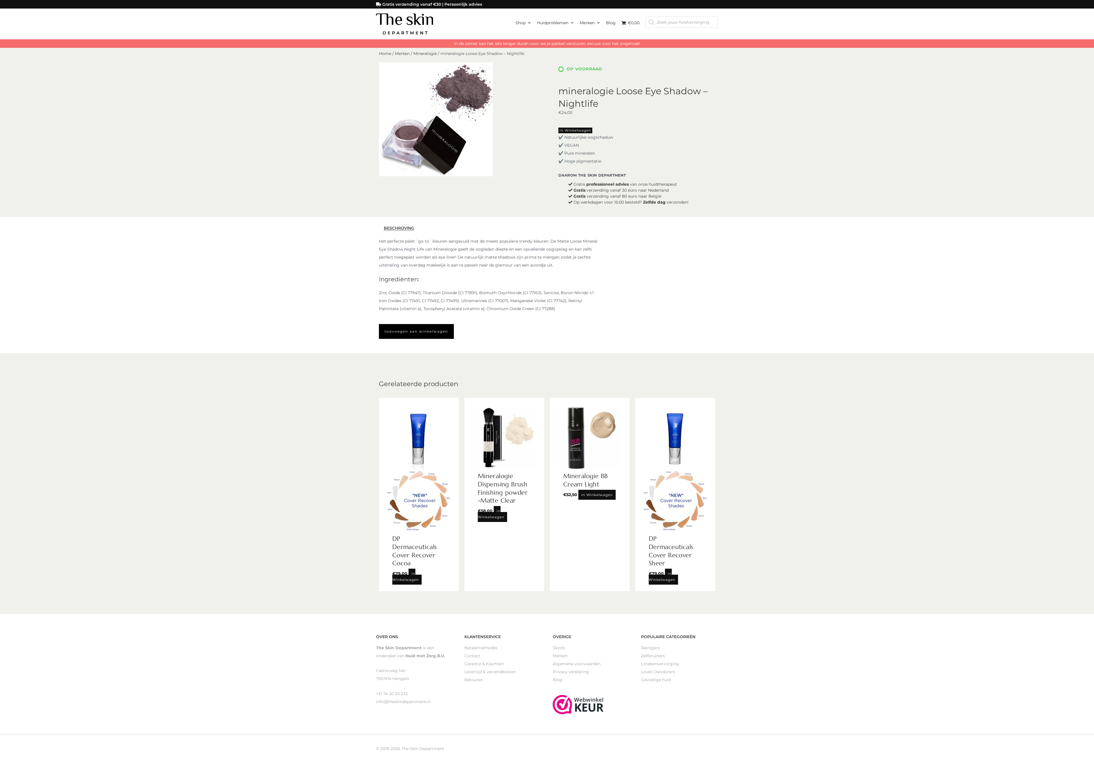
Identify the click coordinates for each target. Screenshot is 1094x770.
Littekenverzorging (660, 663)
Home (385, 53)
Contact (472, 655)
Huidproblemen (552, 22)
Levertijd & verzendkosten (490, 671)
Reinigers (650, 647)
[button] (416, 331)
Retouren (473, 679)
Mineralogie (425, 53)
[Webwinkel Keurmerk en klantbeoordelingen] (578, 704)
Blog (611, 22)
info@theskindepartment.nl (403, 701)
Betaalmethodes (480, 647)
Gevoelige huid (656, 679)
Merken (587, 22)
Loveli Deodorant (658, 671)
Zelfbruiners (653, 655)
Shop (520, 22)
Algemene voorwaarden (577, 663)
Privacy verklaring (571, 671)
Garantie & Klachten (484, 663)
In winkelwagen (575, 130)
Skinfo (559, 647)
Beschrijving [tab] (399, 228)
